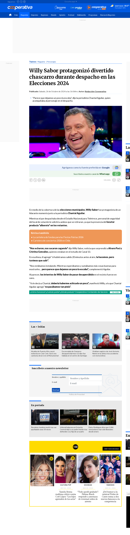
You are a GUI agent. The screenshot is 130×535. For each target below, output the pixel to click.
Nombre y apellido (59, 377)
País (16, 15)
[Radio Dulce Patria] (60, 7)
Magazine (24, 15)
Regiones (44, 15)
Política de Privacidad (77, 394)
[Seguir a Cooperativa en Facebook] (18, 1)
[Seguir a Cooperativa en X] (21, 1)
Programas (92, 15)
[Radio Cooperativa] (96, 7)
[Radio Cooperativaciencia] (76, 7)
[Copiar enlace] (119, 180)
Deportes (34, 15)
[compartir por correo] (114, 180)
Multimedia (81, 15)
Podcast (71, 15)
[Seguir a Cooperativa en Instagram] (24, 1)
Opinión (62, 15)
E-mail (54, 382)
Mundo (53, 15)
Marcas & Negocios (107, 15)
